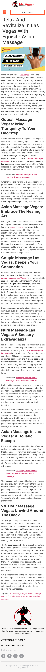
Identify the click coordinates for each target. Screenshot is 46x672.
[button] (4, 12)
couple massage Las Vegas (13, 278)
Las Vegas (24, 75)
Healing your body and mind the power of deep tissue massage (21, 473)
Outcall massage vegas (18, 596)
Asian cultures (16, 227)
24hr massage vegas (17, 593)
